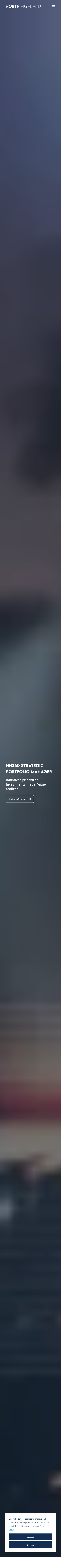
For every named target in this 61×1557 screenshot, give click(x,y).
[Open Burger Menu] (54, 6)
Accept (30, 1536)
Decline (30, 1544)
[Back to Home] (23, 6)
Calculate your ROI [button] (20, 799)
